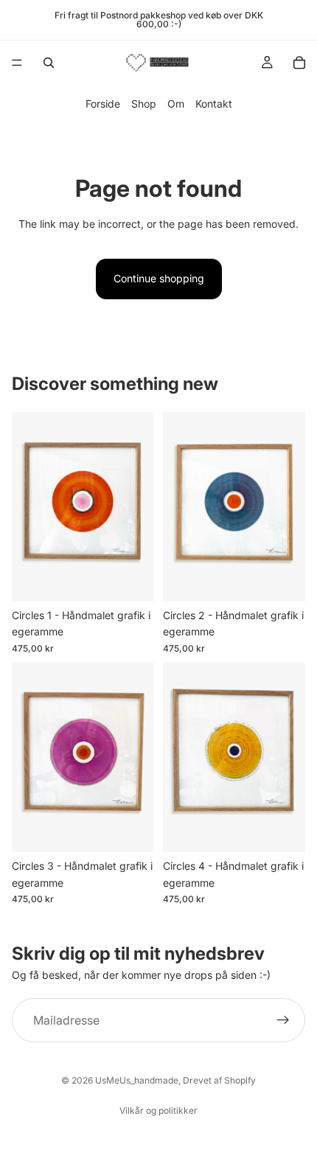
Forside (103, 103)
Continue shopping (159, 278)
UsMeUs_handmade (136, 1080)
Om (175, 103)
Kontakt (213, 103)
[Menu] (17, 63)
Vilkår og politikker (158, 1110)
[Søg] (48, 62)
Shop (143, 103)
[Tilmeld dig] (283, 1020)
